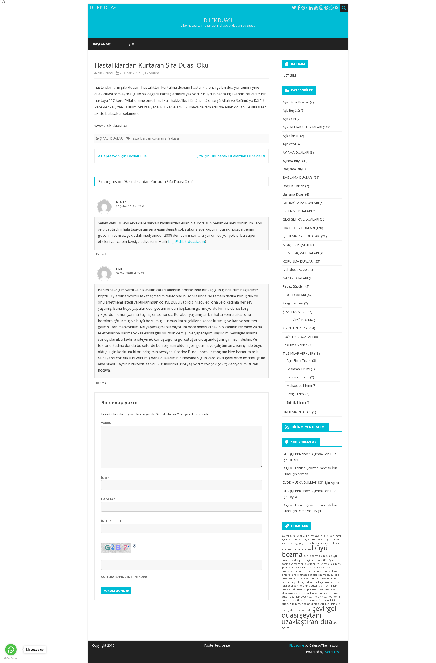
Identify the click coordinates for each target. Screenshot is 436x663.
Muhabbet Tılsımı (299, 385)
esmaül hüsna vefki (300, 578)
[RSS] (337, 7)
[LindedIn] (311, 7)
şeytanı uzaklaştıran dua (307, 618)
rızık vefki (294, 600)
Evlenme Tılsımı (298, 377)
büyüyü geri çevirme (294, 571)
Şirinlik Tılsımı (296, 402)
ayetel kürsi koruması (328, 535)
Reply (100, 254)
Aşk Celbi (289, 119)
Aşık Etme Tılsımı (299, 360)
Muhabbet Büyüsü (296, 269)
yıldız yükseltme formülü (296, 610)
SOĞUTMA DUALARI (298, 336)
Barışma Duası (293, 194)
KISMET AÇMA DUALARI (301, 253)
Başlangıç (102, 44)
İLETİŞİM (127, 44)
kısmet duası (294, 589)
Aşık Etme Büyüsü (296, 102)
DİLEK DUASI (218, 20)
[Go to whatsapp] (11, 649)
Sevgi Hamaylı (293, 303)
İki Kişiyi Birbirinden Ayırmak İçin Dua (309, 454)
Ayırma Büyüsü (294, 161)
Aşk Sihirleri (291, 135)
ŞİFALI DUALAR (111, 138)
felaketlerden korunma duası (299, 585)
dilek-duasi (105, 73)
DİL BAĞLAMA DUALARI (301, 203)
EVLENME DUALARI (297, 211)
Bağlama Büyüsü (295, 169)
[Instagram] (321, 7)
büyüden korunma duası (319, 563)
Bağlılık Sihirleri (293, 186)
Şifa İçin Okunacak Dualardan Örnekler (229, 155)
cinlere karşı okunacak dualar (299, 574)
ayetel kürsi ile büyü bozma (298, 535)
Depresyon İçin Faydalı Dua (123, 155)
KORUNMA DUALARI (298, 261)
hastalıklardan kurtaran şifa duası (155, 138)
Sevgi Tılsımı (296, 394)
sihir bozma (308, 600)
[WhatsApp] (331, 7)
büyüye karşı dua (323, 567)
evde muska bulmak (324, 578)
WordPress (331, 652)
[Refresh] (134, 545)
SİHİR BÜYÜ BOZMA (298, 320)
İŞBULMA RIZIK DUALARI (301, 236)
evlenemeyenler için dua (297, 582)
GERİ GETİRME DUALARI (301, 219)
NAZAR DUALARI (295, 278)
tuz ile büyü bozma (298, 603)
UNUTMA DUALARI (297, 412)
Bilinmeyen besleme (309, 427)
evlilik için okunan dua (326, 582)
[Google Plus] (304, 7)
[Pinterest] (326, 7)
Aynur (335, 482)
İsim (105, 478)
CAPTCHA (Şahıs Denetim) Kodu (124, 577)
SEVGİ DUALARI (294, 295)
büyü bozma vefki (315, 560)
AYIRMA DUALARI (296, 152)
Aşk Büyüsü (291, 110)
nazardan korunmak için (317, 593)
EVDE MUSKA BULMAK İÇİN (303, 482)
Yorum (106, 423)
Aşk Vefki (289, 144)
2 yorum (153, 73)
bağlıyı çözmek (302, 543)
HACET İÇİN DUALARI (299, 228)
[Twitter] (294, 7)
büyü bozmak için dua (316, 556)
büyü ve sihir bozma (300, 567)
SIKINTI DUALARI (295, 328)
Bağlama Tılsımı (298, 369)
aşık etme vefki (314, 539)
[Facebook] (298, 7)
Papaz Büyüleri (294, 286)
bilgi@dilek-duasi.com (186, 241)
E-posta (108, 499)
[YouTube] (316, 7)
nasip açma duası (313, 589)
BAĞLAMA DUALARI (298, 177)
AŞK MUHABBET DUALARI (302, 127)
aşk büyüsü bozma (293, 539)
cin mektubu (326, 574)
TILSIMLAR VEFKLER (298, 353)
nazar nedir (314, 596)
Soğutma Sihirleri (295, 345)
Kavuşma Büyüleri (296, 244)
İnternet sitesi (112, 521)
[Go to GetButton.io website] (11, 658)
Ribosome (296, 645)
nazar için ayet (297, 596)
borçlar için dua (301, 549)
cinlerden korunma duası (322, 571)
